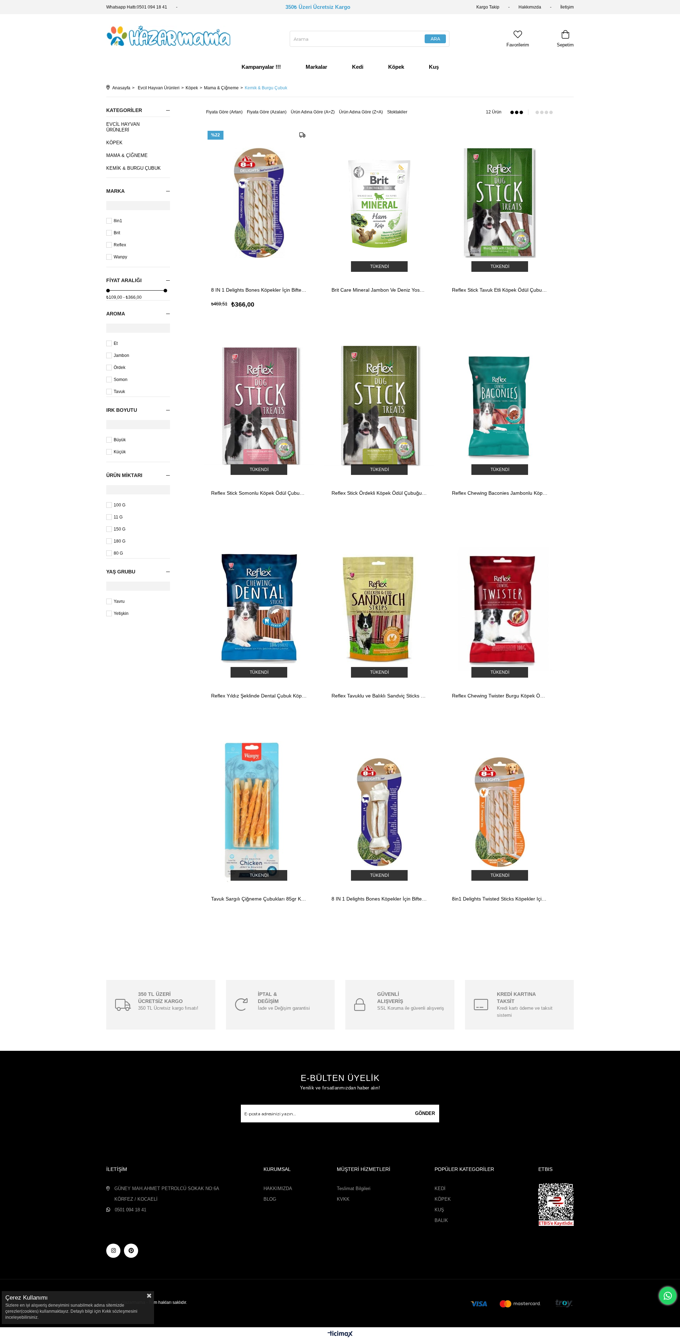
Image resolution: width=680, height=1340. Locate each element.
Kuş (434, 67)
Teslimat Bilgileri (353, 1188)
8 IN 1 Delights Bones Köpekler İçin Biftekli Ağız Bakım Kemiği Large (379, 899)
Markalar (316, 67)
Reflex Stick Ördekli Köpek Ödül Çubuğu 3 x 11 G (379, 493)
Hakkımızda (529, 7)
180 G (119, 541)
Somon (121, 379)
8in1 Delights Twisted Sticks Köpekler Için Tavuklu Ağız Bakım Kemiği (500, 899)
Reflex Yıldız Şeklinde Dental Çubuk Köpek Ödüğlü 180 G (259, 696)
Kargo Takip (487, 7)
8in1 (118, 220)
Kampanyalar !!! (261, 67)
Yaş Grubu (120, 571)
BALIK (441, 1220)
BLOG (270, 1199)
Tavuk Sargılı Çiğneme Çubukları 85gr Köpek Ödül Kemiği (259, 899)
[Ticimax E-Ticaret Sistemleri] (340, 1334)
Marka (115, 191)
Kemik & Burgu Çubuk (133, 168)
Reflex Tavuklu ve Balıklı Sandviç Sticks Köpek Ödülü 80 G (379, 696)
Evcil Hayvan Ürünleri (123, 127)
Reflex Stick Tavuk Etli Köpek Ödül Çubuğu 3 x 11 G (500, 290)
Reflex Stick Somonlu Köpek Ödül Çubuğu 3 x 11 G (259, 493)
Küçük (120, 451)
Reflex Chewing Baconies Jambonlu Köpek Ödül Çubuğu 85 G (500, 493)
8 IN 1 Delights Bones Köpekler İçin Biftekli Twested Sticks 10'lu (259, 290)
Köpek (396, 67)
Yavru (119, 601)
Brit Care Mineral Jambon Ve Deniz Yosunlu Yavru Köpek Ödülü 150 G (379, 290)
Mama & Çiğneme (127, 155)
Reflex (120, 244)
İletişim (567, 7)
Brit (117, 232)
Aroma (115, 313)
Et (116, 343)
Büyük (120, 439)
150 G (119, 529)
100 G (119, 505)
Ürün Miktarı (124, 475)
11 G (118, 517)
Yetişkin (121, 613)
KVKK (343, 1199)
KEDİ (440, 1188)
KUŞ (439, 1209)
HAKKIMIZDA (278, 1188)
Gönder (425, 1113)
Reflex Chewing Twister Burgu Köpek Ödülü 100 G (500, 696)
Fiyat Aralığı (124, 280)
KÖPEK (443, 1199)
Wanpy (120, 256)
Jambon (121, 355)
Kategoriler (124, 110)
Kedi (357, 67)
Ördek (119, 367)
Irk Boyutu (121, 410)
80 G (118, 553)
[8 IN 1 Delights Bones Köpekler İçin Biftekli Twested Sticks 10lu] (259, 203)
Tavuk (119, 391)
